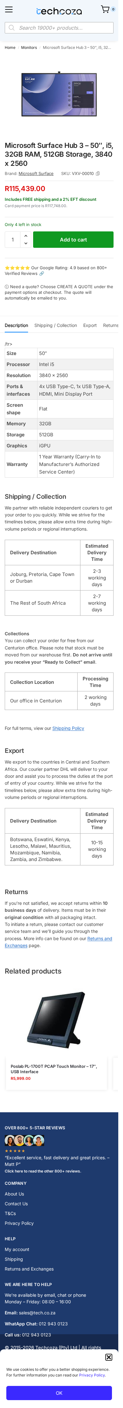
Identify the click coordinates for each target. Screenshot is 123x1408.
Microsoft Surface (36, 173)
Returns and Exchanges (29, 1268)
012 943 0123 (53, 1323)
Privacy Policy (92, 1375)
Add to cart (73, 239)
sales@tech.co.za (37, 1312)
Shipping (14, 1259)
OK (59, 1393)
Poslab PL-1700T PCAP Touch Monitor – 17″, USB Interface (54, 1069)
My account (17, 1249)
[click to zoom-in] (59, 95)
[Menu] (9, 9)
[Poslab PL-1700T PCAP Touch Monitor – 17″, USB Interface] (56, 1020)
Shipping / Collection (55, 325)
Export (90, 325)
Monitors (29, 47)
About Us (14, 1193)
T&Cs (10, 1213)
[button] (109, 1357)
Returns (111, 325)
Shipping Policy (68, 728)
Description (16, 325)
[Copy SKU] (97, 174)
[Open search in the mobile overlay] (59, 27)
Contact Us (16, 1203)
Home (10, 47)
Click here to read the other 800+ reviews (42, 1171)
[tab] (16, 324)
